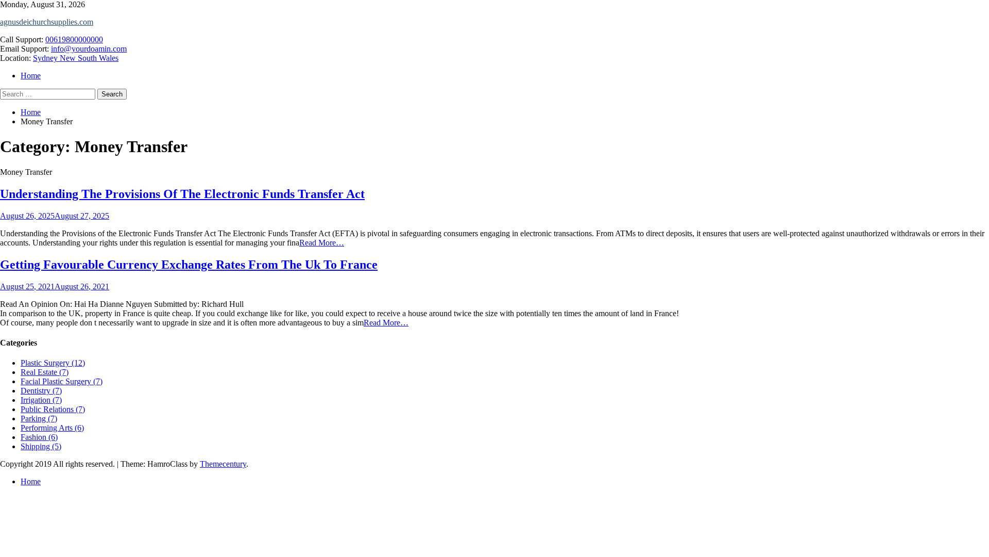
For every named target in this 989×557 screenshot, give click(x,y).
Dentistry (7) (41, 390)
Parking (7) (39, 418)
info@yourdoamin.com (89, 48)
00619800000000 (74, 39)
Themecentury (223, 464)
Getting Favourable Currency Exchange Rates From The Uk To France (189, 264)
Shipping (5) (41, 446)
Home (31, 75)
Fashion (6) (39, 437)
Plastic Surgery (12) (53, 362)
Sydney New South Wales (75, 58)
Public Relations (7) (53, 409)
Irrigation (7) (41, 400)
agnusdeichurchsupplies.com (46, 22)
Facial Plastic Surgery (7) (62, 381)
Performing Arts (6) (52, 427)
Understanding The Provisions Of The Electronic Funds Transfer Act (182, 194)
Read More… (321, 242)
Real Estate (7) (45, 372)
